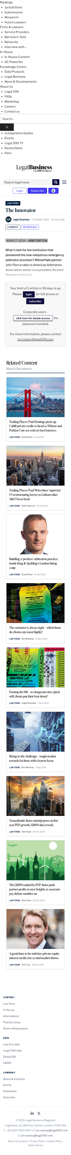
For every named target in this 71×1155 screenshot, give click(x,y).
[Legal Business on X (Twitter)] (39, 1114)
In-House (6, 52)
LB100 (7, 1062)
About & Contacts (14, 1079)
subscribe (35, 301)
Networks (11, 42)
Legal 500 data (12, 1050)
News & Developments (21, 81)
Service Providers (17, 32)
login (29, 294)
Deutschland (13, 148)
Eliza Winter (27, 437)
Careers (10, 106)
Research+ (12, 17)
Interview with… (16, 47)
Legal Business (15, 76)
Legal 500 (12, 91)
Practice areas (12, 1022)
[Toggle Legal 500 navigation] (53, 191)
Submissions (14, 12)
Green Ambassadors (15, 1028)
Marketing (12, 101)
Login (19, 191)
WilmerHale (30, 227)
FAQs (8, 96)
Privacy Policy (37, 1141)
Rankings (6, 2)
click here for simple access (33, 318)
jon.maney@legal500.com (35, 339)
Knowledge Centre (13, 67)
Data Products (14, 71)
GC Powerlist (14, 62)
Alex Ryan (26, 831)
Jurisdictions (13, 7)
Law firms (13, 203)
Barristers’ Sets (15, 37)
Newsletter (10, 1091)
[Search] (7, 127)
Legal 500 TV (14, 143)
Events (9, 138)
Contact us (12, 111)
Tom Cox (25, 964)
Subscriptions (35, 1145)
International (11, 1016)
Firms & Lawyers (11, 27)
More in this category (19, 368)
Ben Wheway (27, 638)
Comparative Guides (19, 133)
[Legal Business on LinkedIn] (32, 1114)
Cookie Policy (54, 1141)
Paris (8, 153)
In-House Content (17, 57)
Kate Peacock (28, 505)
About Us (6, 86)
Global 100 (9, 1056)
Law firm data (11, 1044)
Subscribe (37, 191)
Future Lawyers (15, 22)
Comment (13, 227)
